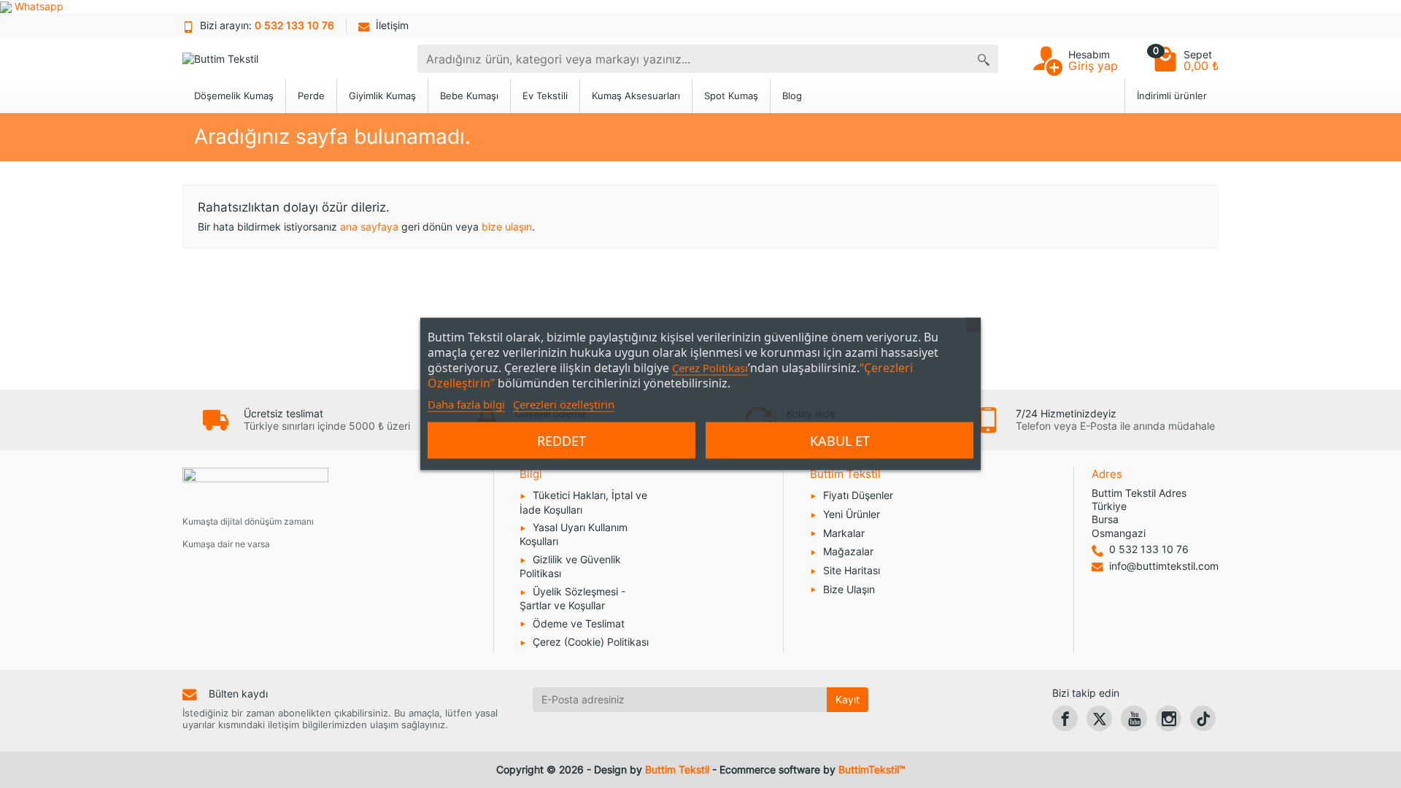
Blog (792, 95)
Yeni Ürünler (851, 514)
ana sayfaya (369, 226)
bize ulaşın (507, 226)
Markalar (844, 533)
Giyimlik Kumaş (382, 95)
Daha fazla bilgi (466, 404)
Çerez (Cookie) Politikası (591, 642)
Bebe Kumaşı (469, 95)
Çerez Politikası (710, 367)
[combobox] (693, 59)
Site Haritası (851, 570)
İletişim (392, 25)
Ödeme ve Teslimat (579, 623)
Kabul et (840, 440)
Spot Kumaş (731, 95)
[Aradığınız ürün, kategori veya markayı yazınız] (983, 59)
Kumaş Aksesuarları (636, 95)
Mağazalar (848, 551)
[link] (1065, 718)
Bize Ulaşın (849, 589)
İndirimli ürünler (1172, 95)
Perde (311, 95)
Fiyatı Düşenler (858, 495)
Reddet (561, 440)
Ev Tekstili (545, 95)
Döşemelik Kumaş (234, 95)
